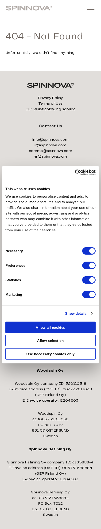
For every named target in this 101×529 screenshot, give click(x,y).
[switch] (89, 265)
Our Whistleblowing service (50, 109)
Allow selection (50, 341)
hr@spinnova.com (50, 156)
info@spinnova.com (50, 139)
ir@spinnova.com (50, 145)
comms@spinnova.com (50, 151)
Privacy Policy (50, 98)
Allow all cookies (50, 327)
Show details (75, 313)
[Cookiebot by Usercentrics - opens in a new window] (75, 172)
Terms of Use (50, 103)
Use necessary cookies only (50, 354)
